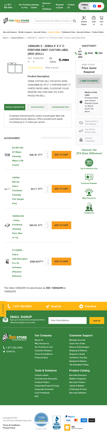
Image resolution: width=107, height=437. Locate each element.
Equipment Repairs (78, 361)
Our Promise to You (44, 347)
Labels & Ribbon (54, 32)
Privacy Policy (41, 357)
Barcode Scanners (10, 32)
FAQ (36, 396)
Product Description (14, 107)
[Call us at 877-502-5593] (4, 347)
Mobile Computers (25, 32)
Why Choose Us (42, 343)
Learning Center (35, 6)
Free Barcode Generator (46, 379)
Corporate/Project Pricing (47, 386)
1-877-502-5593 (80, 53)
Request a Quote (60, 6)
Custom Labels (41, 375)
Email (90, 53)
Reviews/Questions (60, 107)
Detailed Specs (37, 107)
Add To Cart (61, 154)
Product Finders (98, 32)
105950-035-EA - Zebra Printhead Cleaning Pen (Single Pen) (18, 190)
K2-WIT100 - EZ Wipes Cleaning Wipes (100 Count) (18, 156)
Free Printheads (42, 393)
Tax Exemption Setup (79, 364)
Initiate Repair (84, 23)
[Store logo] (15, 338)
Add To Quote (90, 81)
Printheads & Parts (68, 32)
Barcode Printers (40, 32)
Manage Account (77, 340)
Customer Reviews (43, 350)
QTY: (40, 154)
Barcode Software (83, 32)
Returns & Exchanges (79, 347)
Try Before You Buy (78, 357)
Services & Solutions (46, 6)
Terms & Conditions (44, 354)
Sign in (94, 23)
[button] (3, 309)
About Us (39, 340)
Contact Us (71, 6)
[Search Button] (74, 21)
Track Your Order (77, 343)
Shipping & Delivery (78, 350)
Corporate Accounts (44, 389)
